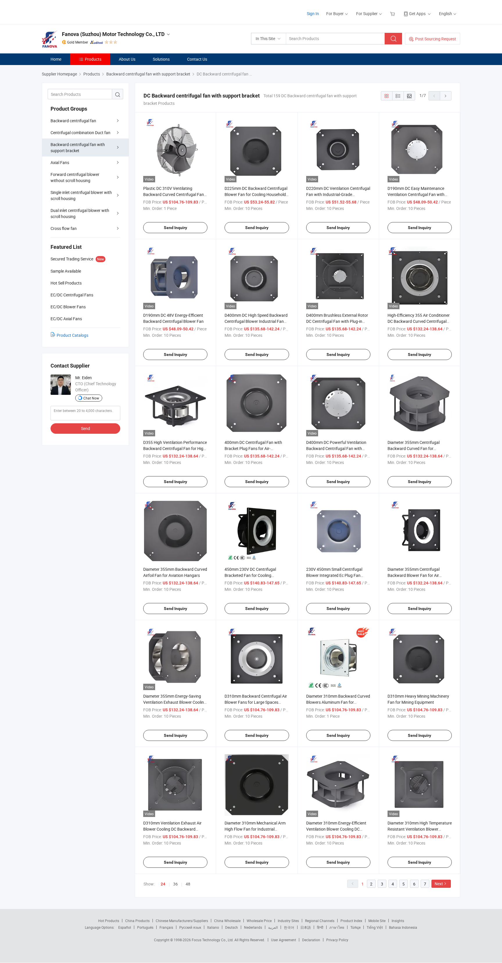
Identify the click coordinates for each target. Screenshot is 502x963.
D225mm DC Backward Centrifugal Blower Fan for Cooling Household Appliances (256, 194)
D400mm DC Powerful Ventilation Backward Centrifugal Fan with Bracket (336, 448)
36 (175, 884)
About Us (127, 59)
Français (166, 927)
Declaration (311, 939)
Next (439, 883)
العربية (273, 927)
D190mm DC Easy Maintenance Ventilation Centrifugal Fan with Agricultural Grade (416, 194)
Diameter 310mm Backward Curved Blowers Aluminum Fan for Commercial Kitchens (338, 702)
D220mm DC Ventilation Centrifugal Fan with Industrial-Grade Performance (338, 194)
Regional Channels (319, 920)
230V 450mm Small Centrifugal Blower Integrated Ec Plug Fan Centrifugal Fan (334, 575)
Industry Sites (288, 920)
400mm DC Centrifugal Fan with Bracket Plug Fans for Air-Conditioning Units (253, 448)
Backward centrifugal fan (73, 120)
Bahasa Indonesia (403, 927)
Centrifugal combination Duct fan (80, 132)
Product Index (351, 920)
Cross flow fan (64, 228)
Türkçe (355, 927)
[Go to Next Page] (445, 95)
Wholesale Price (259, 920)
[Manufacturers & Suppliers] (79, 11)
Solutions (161, 59)
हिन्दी (320, 927)
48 (188, 884)
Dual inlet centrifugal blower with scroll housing (80, 213)
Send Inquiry (175, 227)
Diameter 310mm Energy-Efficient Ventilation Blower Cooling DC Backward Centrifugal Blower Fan (336, 829)
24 (163, 884)
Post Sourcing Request (435, 39)
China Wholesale (227, 920)
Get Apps (417, 13)
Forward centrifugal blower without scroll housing (75, 177)
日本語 (305, 927)
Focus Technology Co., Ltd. (213, 939)
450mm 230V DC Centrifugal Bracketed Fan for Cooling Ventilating (250, 575)
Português (145, 927)
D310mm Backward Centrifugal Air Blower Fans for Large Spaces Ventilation (256, 702)
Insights (398, 920)
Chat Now (91, 398)
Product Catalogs (72, 335)
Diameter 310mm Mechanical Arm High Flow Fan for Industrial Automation (255, 829)
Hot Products (108, 920)
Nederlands (253, 927)
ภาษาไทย (336, 927)
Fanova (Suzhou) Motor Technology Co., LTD (113, 34)
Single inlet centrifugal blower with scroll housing (81, 195)
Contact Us (197, 59)
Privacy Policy (337, 939)
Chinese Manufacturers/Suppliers (182, 920)
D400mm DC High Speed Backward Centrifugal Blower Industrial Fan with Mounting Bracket (256, 321)
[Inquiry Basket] (393, 13)
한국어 (289, 927)
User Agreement (283, 939)
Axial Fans (60, 162)
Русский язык (190, 927)
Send (85, 428)
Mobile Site (377, 920)
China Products (137, 920)
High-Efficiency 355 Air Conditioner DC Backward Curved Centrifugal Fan (419, 321)
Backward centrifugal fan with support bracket (78, 147)
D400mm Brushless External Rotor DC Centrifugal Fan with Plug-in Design (337, 321)
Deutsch (231, 927)
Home (56, 59)
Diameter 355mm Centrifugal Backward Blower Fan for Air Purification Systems (414, 575)
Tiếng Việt (375, 927)
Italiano (213, 927)
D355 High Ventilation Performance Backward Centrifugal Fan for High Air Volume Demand (175, 448)
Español (124, 927)
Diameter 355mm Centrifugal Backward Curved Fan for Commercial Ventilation (414, 448)
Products (93, 59)
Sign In (313, 13)
